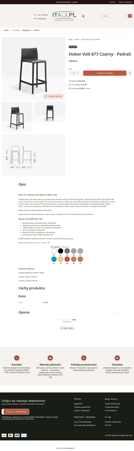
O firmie (108, 425)
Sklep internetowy (64, 448)
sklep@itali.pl (41, 19)
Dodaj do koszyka (105, 73)
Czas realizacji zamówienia (84, 425)
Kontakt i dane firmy (113, 422)
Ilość (70, 69)
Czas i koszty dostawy (82, 422)
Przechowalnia (111, 410)
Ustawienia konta (112, 407)
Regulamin (78, 404)
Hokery (77, 39)
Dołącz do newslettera (16, 411)
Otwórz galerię (55, 96)
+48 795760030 (42, 15)
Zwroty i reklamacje (125, 2)
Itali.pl (70, 39)
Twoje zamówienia (112, 404)
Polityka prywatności (82, 407)
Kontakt (112, 2)
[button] (130, 16)
